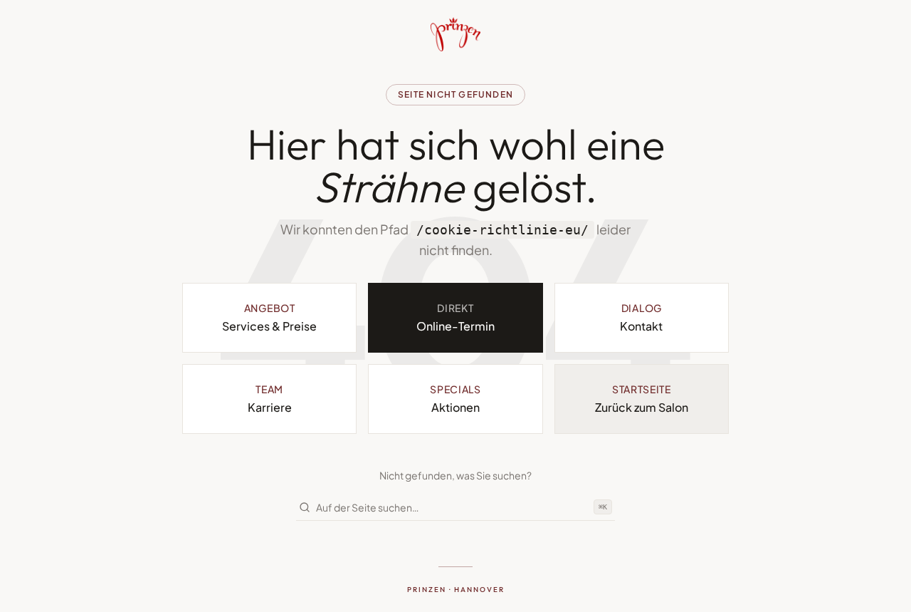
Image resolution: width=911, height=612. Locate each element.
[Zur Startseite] (455, 34)
